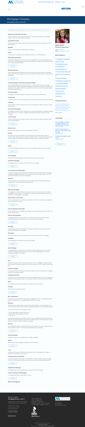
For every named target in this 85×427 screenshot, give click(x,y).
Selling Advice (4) (60, 93)
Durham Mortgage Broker (37, 400)
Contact (10, 411)
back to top (13, 78)
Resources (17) (60, 91)
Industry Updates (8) (61, 78)
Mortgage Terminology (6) (63, 59)
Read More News (60, 144)
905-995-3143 (58, 1)
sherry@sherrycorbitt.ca (64, 51)
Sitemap (45, 424)
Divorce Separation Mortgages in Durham (40, 404)
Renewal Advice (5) (61, 88)
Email (63, 2)
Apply (66, 8)
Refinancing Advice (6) (61, 86)
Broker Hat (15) (60, 61)
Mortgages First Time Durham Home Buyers (41, 403)
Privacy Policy (40, 424)
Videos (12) (59, 96)
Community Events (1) (61, 64)
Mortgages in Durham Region (38, 401)
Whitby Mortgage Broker (37, 398)
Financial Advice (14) (61, 69)
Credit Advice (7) (60, 66)
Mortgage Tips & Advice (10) (63, 81)
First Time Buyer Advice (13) (63, 71)
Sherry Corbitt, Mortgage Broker (46, 2)
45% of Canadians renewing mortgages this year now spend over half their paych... (62, 123)
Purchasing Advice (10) (62, 83)
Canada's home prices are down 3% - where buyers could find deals (63, 131)
